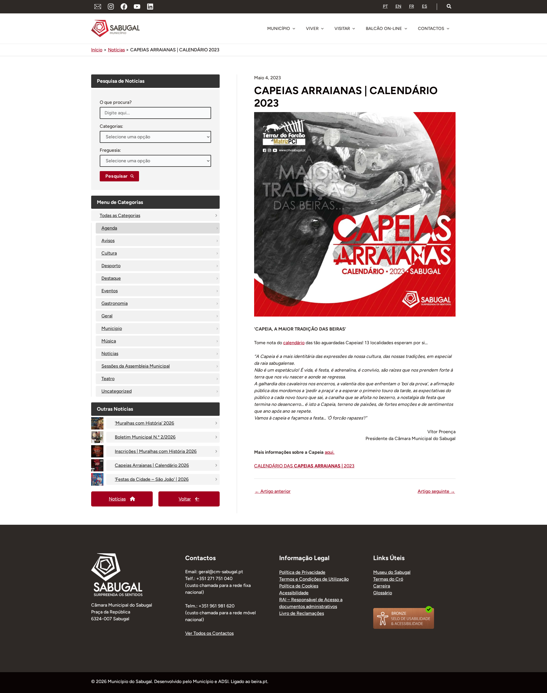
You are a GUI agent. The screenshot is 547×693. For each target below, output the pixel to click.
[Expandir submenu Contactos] (448, 28)
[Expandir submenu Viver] (322, 28)
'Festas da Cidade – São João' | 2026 (152, 479)
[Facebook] (123, 6)
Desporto (111, 265)
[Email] (97, 6)
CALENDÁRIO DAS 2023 (304, 466)
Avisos (108, 240)
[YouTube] (137, 6)
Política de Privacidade (302, 572)
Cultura (109, 253)
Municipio (111, 328)
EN (398, 6)
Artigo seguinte (436, 491)
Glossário (382, 592)
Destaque (111, 278)
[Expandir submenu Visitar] (353, 28)
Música (108, 341)
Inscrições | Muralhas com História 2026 (156, 451)
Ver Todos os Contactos (209, 633)
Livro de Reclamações (301, 613)
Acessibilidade (294, 592)
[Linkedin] (150, 6)
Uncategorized (116, 391)
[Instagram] (110, 6)
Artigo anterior (273, 491)
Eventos (109, 290)
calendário (294, 342)
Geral (107, 316)
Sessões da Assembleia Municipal (135, 366)
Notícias (109, 353)
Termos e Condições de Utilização (314, 579)
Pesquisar (116, 176)
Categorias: (111, 126)
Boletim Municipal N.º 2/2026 (145, 437)
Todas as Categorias (120, 215)
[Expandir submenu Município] (293, 28)
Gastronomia (114, 303)
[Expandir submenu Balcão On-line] (405, 28)
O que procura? (116, 102)
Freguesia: (110, 150)
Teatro (108, 378)
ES (424, 6)
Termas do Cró (388, 579)
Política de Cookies (298, 586)
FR (411, 6)
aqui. (329, 452)
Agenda (109, 228)
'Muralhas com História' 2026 (144, 423)
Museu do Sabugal (392, 572)
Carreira (381, 586)
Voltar (185, 499)
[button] (449, 6)
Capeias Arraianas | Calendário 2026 (152, 465)
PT (385, 6)
